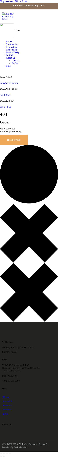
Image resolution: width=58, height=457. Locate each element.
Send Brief (5, 95)
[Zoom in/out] (1, 453)
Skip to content (7, 1)
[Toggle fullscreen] (4, 453)
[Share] (7, 453)
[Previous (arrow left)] (1, 456)
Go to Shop (5, 107)
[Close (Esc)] (10, 453)
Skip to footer (21, 1)
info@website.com (9, 83)
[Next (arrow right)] (4, 456)
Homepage (14, 140)
